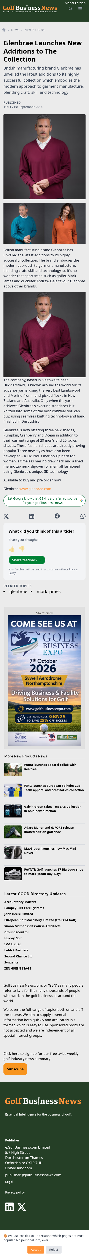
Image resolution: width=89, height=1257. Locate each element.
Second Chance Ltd (18, 956)
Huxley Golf (13, 938)
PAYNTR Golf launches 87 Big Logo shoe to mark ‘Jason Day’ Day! (53, 871)
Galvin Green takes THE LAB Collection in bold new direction (52, 809)
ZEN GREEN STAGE (17, 968)
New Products (34, 30)
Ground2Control (16, 932)
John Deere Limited (18, 914)
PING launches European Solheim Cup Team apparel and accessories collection (54, 788)
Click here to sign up (20, 1053)
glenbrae (18, 591)
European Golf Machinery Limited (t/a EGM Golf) (40, 920)
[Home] (4, 30)
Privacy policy (15, 1192)
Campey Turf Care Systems (24, 908)
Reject (53, 1249)
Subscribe (15, 1069)
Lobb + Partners (16, 950)
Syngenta (11, 962)
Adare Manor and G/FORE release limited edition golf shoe (49, 829)
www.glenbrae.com (35, 488)
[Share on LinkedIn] (31, 516)
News (15, 30)
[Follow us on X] (22, 1207)
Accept (36, 1249)
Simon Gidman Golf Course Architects (32, 926)
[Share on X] (6, 516)
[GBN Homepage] (30, 8)
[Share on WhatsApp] (83, 516)
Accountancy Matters (20, 902)
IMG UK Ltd (12, 944)
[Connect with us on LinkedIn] (10, 1207)
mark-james (49, 591)
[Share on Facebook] (57, 516)
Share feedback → (27, 560)
